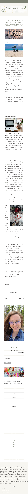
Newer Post (6, 298)
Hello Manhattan (18, 495)
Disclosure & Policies (6, 492)
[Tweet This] (20, 288)
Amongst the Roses (10, 182)
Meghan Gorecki (11, 25)
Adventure (19, 24)
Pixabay (16, 58)
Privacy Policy (5, 490)
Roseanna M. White (14, 26)
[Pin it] (22, 288)
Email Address (7, 358)
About (3, 488)
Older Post (21, 298)
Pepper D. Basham (18, 25)
